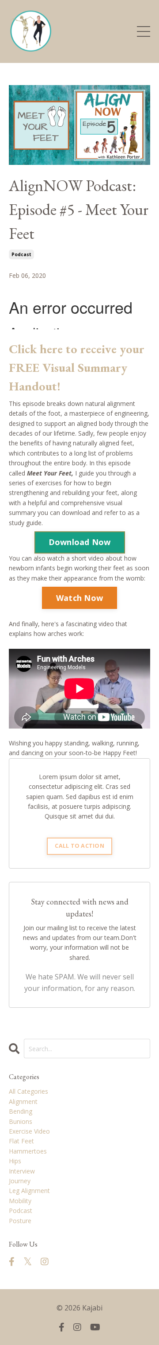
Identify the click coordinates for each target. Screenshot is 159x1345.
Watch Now (79, 598)
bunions (20, 1121)
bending (20, 1111)
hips (15, 1161)
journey (19, 1181)
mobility (20, 1201)
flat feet (21, 1141)
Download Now (80, 542)
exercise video (29, 1131)
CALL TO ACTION (79, 846)
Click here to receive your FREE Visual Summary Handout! (76, 367)
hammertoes (28, 1151)
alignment (23, 1101)
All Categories (28, 1091)
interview (22, 1171)
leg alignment (29, 1190)
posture (20, 1220)
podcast (21, 254)
